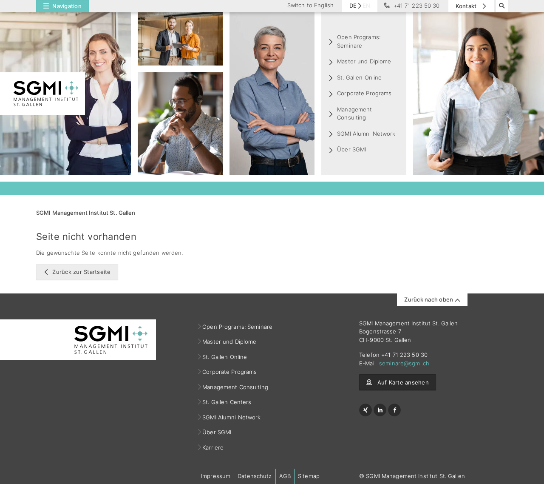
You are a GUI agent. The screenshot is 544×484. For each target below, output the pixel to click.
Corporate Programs (364, 93)
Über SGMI (351, 149)
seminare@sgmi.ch (404, 363)
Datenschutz (255, 476)
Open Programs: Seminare (358, 41)
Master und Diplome (364, 61)
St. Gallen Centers (227, 402)
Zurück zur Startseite (81, 271)
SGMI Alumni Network (366, 133)
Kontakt (467, 6)
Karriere (213, 447)
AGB (285, 476)
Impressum (215, 476)
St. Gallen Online (359, 77)
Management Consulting (354, 113)
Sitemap (309, 476)
